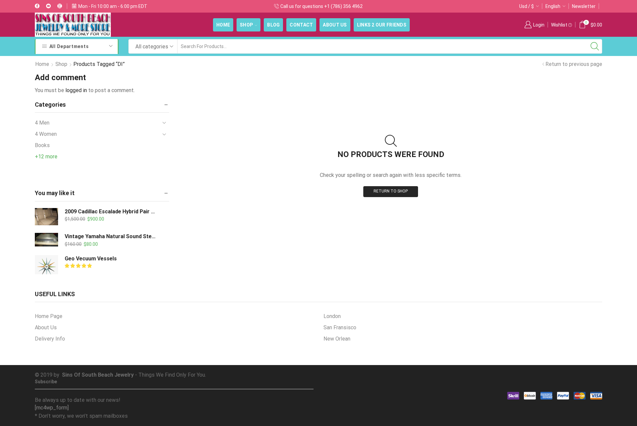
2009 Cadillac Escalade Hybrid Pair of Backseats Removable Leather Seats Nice (111, 211)
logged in (76, 90)
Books (42, 145)
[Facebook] (37, 6)
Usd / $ (526, 6)
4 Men (42, 123)
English (552, 6)
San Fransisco (339, 327)
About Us (335, 24)
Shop (246, 24)
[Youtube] (48, 6)
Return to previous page (573, 64)
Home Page (48, 316)
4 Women (46, 134)
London (332, 316)
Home (223, 24)
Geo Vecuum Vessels (91, 258)
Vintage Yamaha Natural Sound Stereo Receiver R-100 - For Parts (111, 236)
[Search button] (595, 46)
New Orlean (336, 339)
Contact (301, 24)
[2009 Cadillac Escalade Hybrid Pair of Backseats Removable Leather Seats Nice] (46, 216)
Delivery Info (50, 339)
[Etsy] (59, 6)
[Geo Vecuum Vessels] (46, 266)
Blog (273, 24)
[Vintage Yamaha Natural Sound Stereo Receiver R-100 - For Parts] (46, 239)
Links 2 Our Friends (381, 24)
